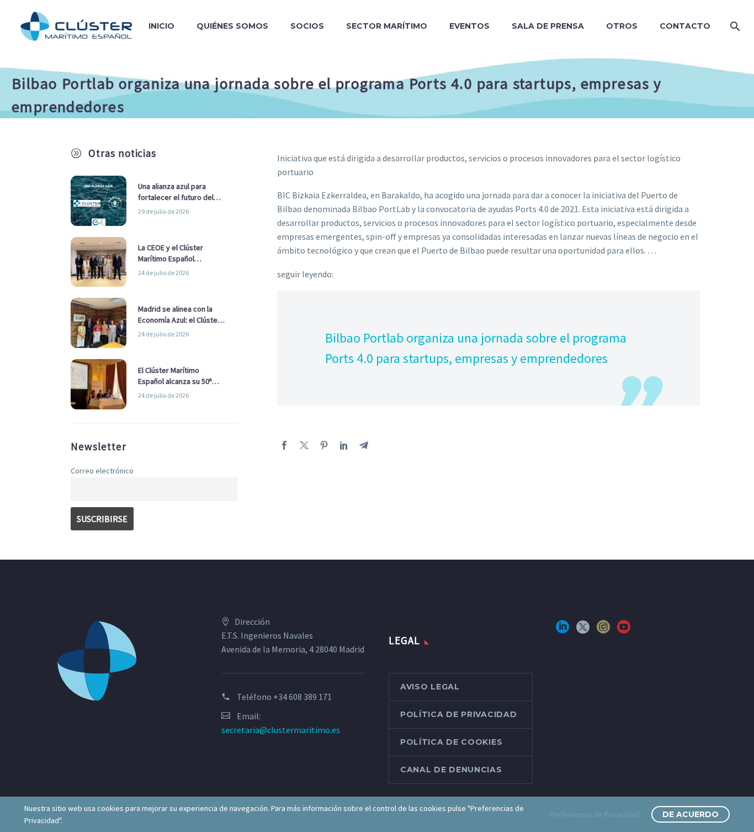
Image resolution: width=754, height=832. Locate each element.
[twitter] (583, 630)
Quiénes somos (232, 26)
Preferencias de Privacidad (594, 814)
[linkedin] (562, 630)
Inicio (161, 26)
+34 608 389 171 (302, 696)
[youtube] (623, 630)
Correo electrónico (102, 471)
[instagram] (603, 630)
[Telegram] (363, 445)
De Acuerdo (690, 814)
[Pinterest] (324, 445)
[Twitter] (304, 445)
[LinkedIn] (343, 445)
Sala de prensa (548, 26)
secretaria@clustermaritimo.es (280, 729)
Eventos (469, 26)
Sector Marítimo (386, 26)
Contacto (685, 26)
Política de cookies (451, 742)
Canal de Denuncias (451, 770)
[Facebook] (284, 445)
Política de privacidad (458, 714)
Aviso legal (430, 687)
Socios (307, 26)
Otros (622, 26)
